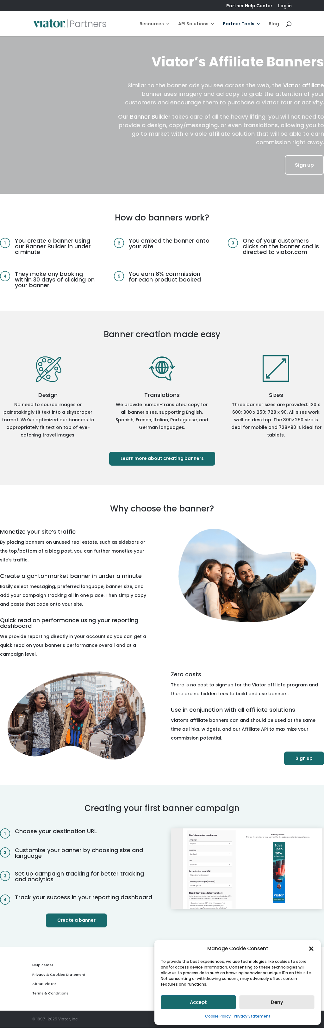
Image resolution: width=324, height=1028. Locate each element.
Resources (152, 24)
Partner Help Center (249, 6)
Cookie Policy (218, 1016)
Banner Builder (150, 117)
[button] (311, 948)
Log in (285, 6)
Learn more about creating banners (162, 458)
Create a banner (76, 920)
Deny (277, 1002)
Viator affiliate (303, 85)
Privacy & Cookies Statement (58, 974)
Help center (42, 965)
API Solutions (193, 24)
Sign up (304, 165)
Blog (274, 24)
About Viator (44, 983)
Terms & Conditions (50, 993)
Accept (198, 1002)
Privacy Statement (252, 1016)
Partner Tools (238, 24)
